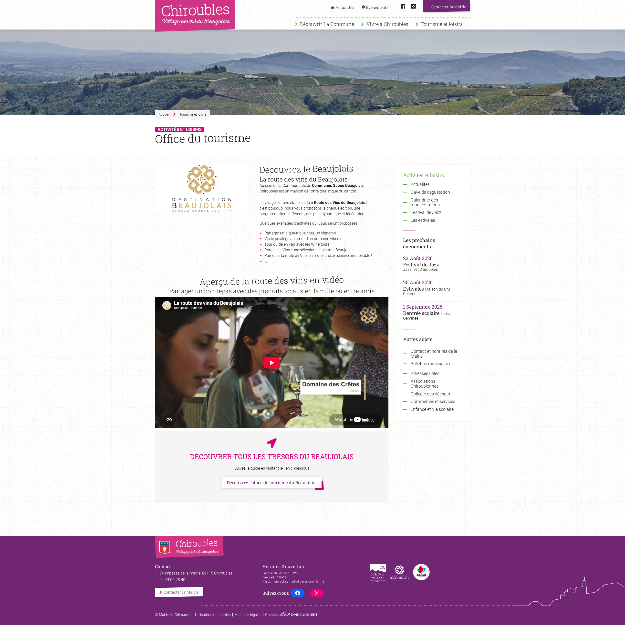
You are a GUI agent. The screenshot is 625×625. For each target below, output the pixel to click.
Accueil (164, 114)
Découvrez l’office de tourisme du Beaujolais (272, 482)
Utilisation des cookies (213, 615)
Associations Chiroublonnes (424, 384)
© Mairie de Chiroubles (173, 615)
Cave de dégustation (430, 192)
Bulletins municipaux (430, 363)
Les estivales (423, 220)
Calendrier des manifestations (425, 202)
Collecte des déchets (430, 393)
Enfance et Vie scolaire (432, 409)
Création (291, 615)
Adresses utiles (425, 373)
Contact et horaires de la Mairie (434, 354)
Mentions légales (247, 615)
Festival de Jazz (426, 212)
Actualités (420, 184)
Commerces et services (433, 401)
